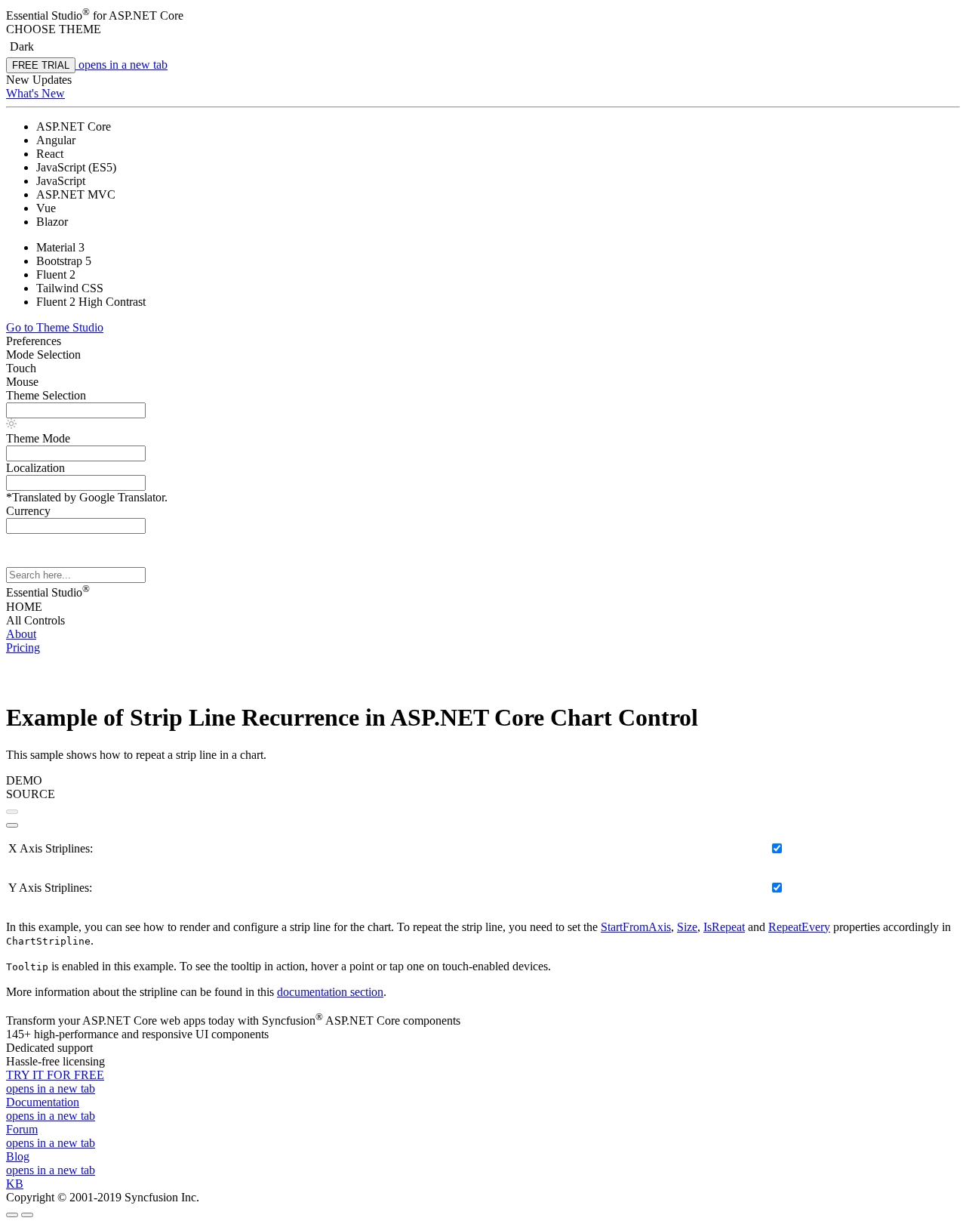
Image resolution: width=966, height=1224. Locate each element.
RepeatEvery (799, 926)
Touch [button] (21, 368)
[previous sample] (12, 811)
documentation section (330, 991)
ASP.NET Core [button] (146, 15)
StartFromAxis (636, 926)
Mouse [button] (22, 381)
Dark (22, 46)
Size (687, 926)
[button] (483, 29)
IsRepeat (724, 926)
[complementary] (483, 90)
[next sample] (12, 825)
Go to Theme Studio (54, 327)
